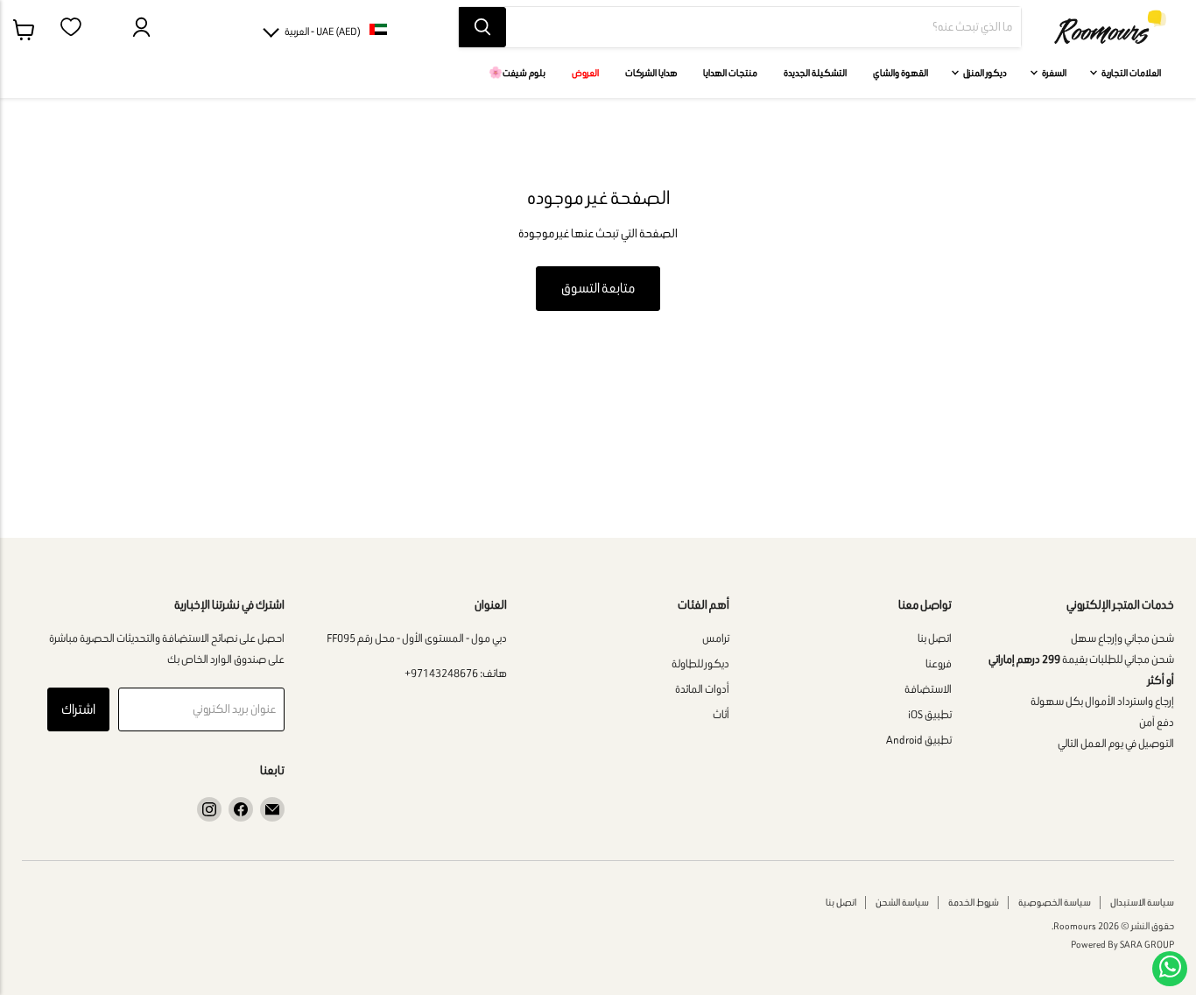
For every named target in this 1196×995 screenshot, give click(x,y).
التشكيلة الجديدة (815, 73)
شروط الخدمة (973, 902)
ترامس (715, 638)
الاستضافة (928, 689)
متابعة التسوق (598, 288)
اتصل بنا (935, 638)
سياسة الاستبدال (1142, 902)
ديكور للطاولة (700, 663)
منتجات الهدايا (730, 73)
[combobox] (763, 27)
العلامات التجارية (1130, 73)
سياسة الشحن (902, 902)
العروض (585, 73)
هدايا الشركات (651, 73)
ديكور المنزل (984, 73)
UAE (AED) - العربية (322, 31)
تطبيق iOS (930, 714)
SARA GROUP (1147, 944)
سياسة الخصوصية (1054, 902)
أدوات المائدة (702, 689)
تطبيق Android (919, 739)
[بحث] (482, 27)
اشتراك (78, 709)
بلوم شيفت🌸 (517, 73)
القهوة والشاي (900, 73)
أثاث (721, 714)
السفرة (1053, 73)
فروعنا (938, 663)
